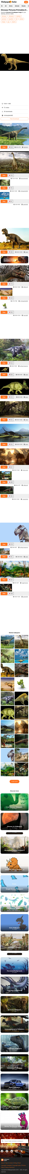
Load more (14, 781)
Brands (24, 6)
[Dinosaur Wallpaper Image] (21, 670)
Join (26, 2)
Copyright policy (17, 1165)
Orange (9, 1146)
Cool (19, 1145)
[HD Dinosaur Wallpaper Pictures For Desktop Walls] (7, 684)
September (4, 1146)
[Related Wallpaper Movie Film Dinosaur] (7, 642)
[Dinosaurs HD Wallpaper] (21, 642)
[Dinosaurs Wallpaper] (21, 755)
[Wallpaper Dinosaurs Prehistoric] (7, 727)
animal (21, 19)
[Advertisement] (14, 38)
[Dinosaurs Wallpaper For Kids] (21, 656)
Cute (22, 1145)
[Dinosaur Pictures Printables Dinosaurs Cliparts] (21, 698)
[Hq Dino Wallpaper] (21, 684)
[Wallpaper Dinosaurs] (7, 769)
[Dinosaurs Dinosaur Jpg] (7, 656)
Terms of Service (9, 1167)
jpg (8, 21)
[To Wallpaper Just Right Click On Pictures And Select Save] (7, 698)
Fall (13, 1146)
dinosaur (4, 16)
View (4, 147)
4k (1, 6)
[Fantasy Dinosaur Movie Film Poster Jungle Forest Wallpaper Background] (21, 769)
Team (6, 1163)
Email (19, 1163)
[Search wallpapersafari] (2, 1141)
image (3, 21)
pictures (4, 19)
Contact (11, 1163)
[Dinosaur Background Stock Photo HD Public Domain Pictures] (7, 755)
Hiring (15, 1163)
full (16, 19)
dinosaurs (11, 16)
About (2, 1163)
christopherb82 (8, 115)
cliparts (14, 21)
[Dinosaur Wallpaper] (21, 713)
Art (6, 6)
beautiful (11, 19)
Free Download (14, 119)
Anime (10, 6)
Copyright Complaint (6, 1165)
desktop (18, 16)
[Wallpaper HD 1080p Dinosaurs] (21, 727)
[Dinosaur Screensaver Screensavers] (7, 741)
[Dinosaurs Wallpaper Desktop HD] (7, 670)
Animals (17, 6)
